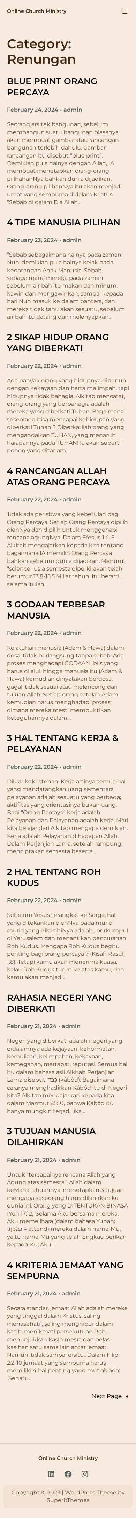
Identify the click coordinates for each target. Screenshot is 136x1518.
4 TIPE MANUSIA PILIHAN (63, 222)
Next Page (110, 1395)
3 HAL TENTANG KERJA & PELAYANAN (62, 743)
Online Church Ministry (36, 11)
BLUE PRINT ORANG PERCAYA (52, 86)
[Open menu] (125, 11)
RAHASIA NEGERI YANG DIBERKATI (59, 1003)
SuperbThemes (68, 1500)
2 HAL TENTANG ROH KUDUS (54, 877)
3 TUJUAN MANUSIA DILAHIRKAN (51, 1136)
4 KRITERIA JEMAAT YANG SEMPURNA (65, 1270)
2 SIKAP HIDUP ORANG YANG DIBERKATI (58, 342)
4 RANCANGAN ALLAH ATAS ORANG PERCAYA (58, 476)
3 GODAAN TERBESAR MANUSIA (56, 610)
